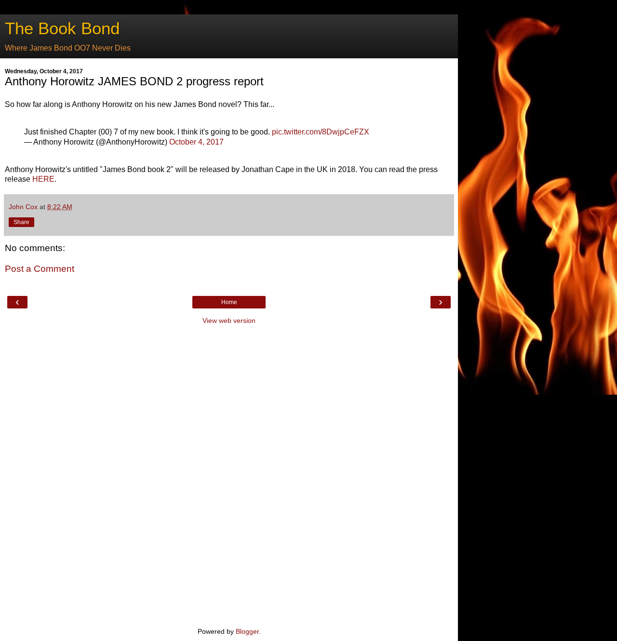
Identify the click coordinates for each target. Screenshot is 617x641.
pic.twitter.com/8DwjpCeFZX (320, 132)
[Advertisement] (229, 474)
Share (21, 222)
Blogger (247, 631)
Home (229, 302)
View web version (228, 320)
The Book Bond (62, 28)
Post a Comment (39, 269)
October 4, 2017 (196, 142)
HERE (43, 179)
